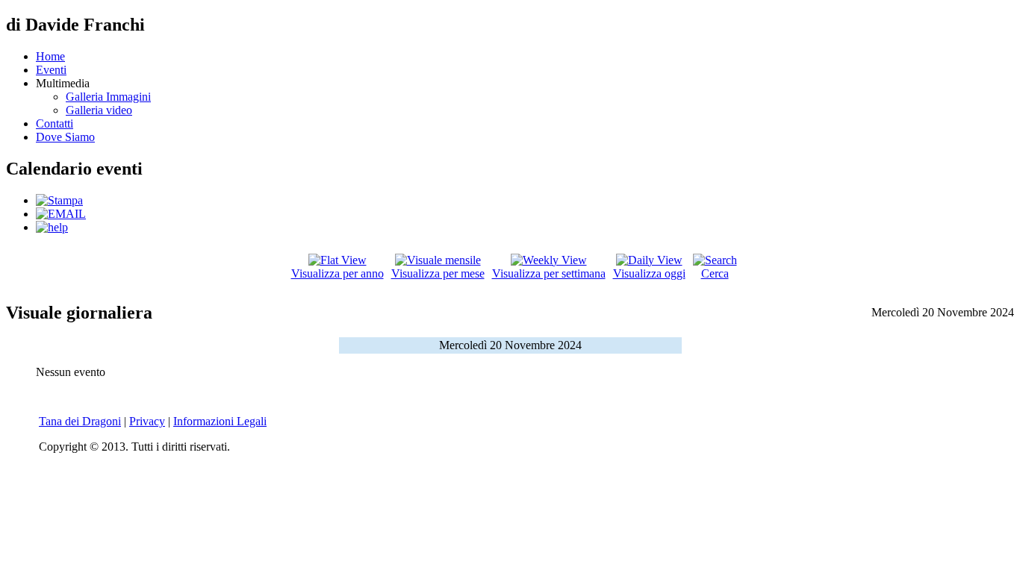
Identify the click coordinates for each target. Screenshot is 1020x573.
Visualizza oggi (649, 273)
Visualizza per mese (438, 273)
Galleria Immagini (108, 96)
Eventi (51, 69)
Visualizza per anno (337, 273)
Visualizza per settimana (549, 273)
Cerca (715, 273)
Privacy (147, 421)
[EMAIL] (61, 213)
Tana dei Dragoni (80, 421)
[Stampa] (59, 200)
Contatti (54, 123)
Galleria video (99, 110)
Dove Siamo (65, 137)
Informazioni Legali (220, 421)
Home (50, 56)
